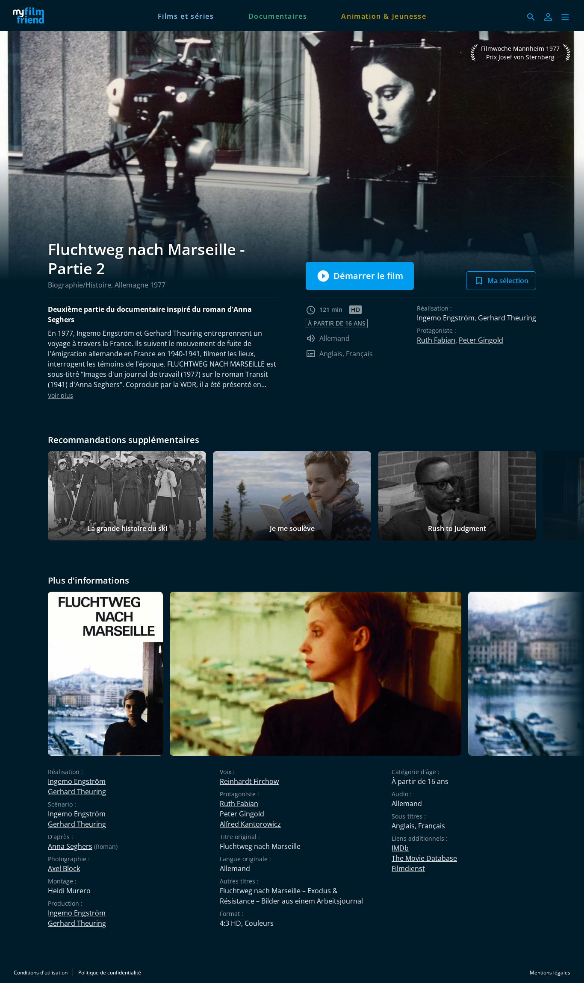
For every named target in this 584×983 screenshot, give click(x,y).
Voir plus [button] (60, 395)
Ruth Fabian (436, 340)
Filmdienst (408, 868)
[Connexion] (548, 17)
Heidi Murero (69, 890)
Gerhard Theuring (507, 318)
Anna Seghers (70, 846)
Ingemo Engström (446, 318)
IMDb (400, 848)
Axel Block (64, 868)
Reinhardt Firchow (249, 781)
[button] (565, 17)
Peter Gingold (481, 340)
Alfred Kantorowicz (250, 824)
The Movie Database (424, 858)
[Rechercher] (531, 17)
